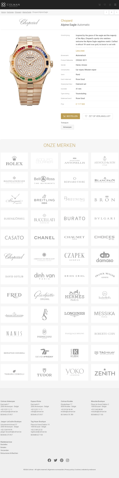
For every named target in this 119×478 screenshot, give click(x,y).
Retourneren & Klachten (9, 453)
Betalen (3, 447)
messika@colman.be (98, 412)
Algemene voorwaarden (56, 469)
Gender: (63, 65)
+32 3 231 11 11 (6, 409)
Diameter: (64, 89)
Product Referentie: (67, 60)
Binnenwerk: (65, 55)
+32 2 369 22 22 (36, 430)
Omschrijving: (65, 35)
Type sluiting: (65, 93)
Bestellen (72, 116)
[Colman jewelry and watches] (10, 4)
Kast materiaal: (66, 79)
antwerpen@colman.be (9, 412)
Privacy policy (69, 469)
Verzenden (5, 450)
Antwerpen (67, 127)
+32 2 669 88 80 (97, 409)
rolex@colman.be (37, 412)
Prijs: (62, 104)
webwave (92, 469)
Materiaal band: (66, 98)
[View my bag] (99, 4)
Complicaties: (65, 70)
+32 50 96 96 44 (67, 409)
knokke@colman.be (68, 412)
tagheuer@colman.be (39, 432)
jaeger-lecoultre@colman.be (11, 432)
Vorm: (63, 74)
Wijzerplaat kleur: (67, 84)
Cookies (78, 469)
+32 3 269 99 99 (6, 430)
